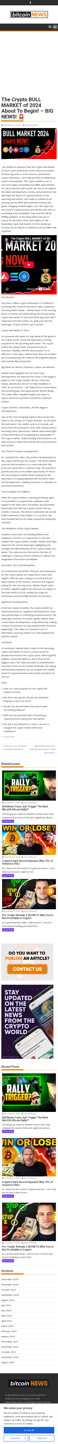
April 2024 (6, 1320)
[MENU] (55, 27)
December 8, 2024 (12, 802)
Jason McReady (31, 125)
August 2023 (7, 1362)
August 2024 (7, 1300)
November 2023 (9, 1346)
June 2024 (6, 1310)
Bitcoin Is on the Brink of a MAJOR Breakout (14, 748)
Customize (15, 1438)
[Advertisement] (29, 62)
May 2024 (6, 1315)
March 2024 (7, 1326)
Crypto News (9, 736)
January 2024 (8, 1336)
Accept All (29, 1430)
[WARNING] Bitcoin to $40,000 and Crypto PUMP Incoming (43, 749)
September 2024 (10, 1294)
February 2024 (9, 1331)
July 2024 (6, 1305)
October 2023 (8, 1351)
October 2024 (8, 1289)
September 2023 (10, 1357)
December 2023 (9, 1341)
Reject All (41, 1438)
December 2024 (9, 1279)
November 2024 (9, 1284)
